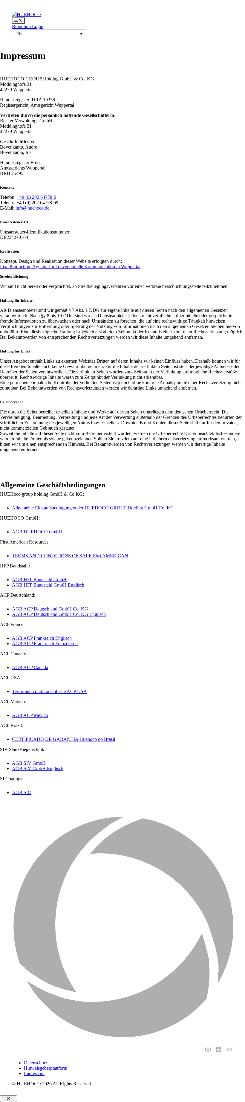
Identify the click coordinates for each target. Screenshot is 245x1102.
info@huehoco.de (32, 207)
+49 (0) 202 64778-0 (36, 197)
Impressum (34, 1073)
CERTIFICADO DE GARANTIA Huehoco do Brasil (63, 739)
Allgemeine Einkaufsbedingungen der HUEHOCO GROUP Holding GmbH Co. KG (93, 507)
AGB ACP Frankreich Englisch (42, 638)
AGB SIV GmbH (29, 763)
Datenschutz (35, 1062)
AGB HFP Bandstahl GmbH (39, 579)
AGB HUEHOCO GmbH (37, 531)
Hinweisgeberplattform (45, 1068)
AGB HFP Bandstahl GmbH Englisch (48, 584)
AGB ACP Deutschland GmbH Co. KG (50, 608)
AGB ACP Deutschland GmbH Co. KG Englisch (59, 614)
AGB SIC (21, 792)
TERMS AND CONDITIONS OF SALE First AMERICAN (70, 555)
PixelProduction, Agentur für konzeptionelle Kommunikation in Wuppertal (70, 266)
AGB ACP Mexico (30, 715)
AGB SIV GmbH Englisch (37, 768)
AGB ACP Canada (30, 667)
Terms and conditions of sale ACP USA (49, 691)
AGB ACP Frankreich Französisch (45, 643)
